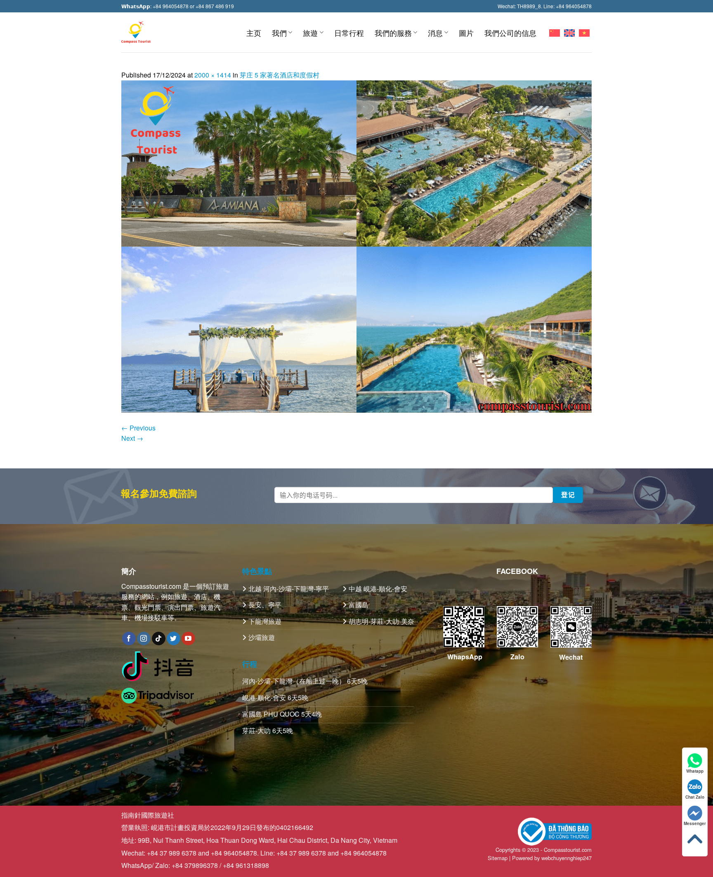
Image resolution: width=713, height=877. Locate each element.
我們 (279, 32)
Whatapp (695, 771)
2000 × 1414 (212, 75)
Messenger (695, 823)
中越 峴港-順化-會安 (378, 588)
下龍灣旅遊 (264, 621)
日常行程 (349, 32)
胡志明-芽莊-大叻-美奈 (381, 621)
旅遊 (310, 32)
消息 (435, 32)
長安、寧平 (264, 604)
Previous (138, 428)
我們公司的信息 (510, 32)
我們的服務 (393, 32)
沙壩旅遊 (261, 637)
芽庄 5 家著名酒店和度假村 (279, 75)
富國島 (358, 604)
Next (132, 438)
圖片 (466, 32)
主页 (253, 32)
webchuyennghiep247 (566, 858)
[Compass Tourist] (136, 32)
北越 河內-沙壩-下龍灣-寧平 (288, 588)
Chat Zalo (694, 797)
